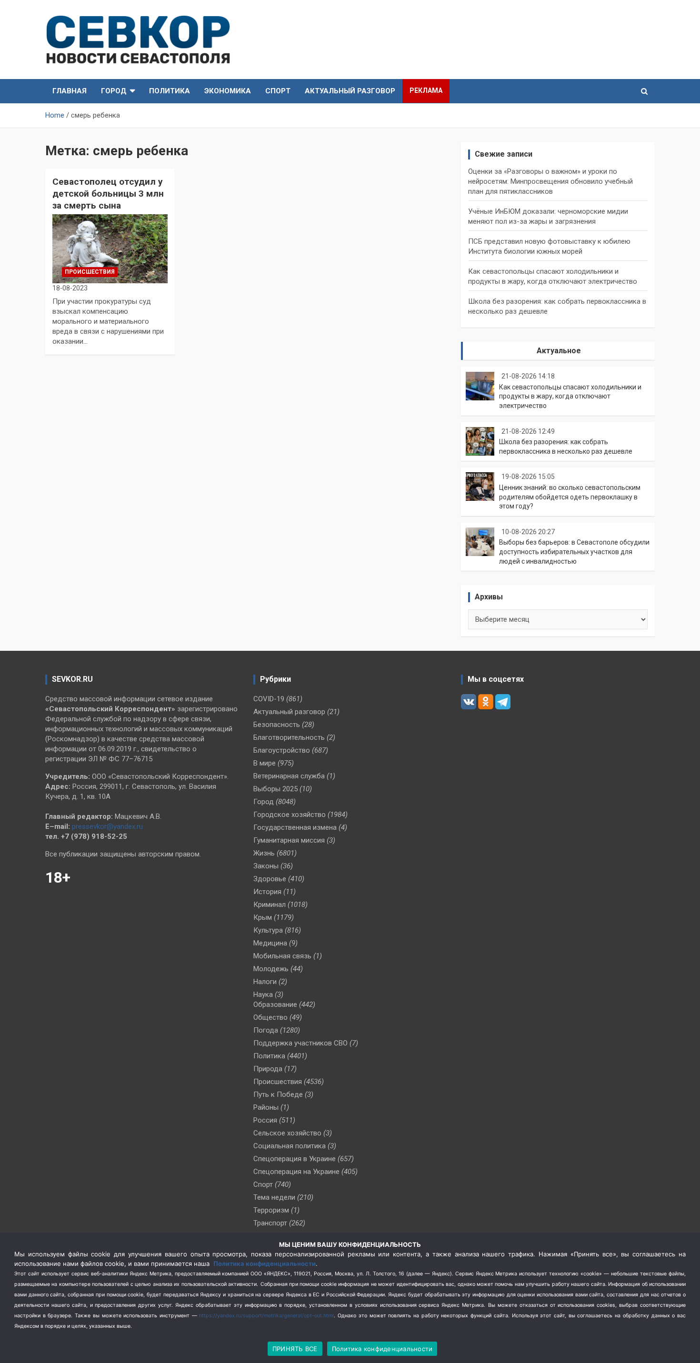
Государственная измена (295, 827)
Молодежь (271, 969)
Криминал (269, 904)
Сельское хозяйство (287, 1133)
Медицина (270, 943)
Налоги (265, 981)
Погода (265, 1030)
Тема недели (274, 1197)
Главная (69, 91)
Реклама (426, 90)
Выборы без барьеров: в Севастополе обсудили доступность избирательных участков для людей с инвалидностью (574, 551)
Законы (266, 866)
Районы (266, 1107)
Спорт (277, 91)
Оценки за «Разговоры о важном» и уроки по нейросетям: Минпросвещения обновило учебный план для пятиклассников (550, 181)
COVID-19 (268, 699)
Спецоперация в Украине (294, 1158)
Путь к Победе (278, 1094)
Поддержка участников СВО (300, 1043)
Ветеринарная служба (289, 776)
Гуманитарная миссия (289, 840)
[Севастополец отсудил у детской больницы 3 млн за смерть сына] (110, 248)
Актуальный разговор (350, 91)
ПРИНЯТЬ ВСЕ (295, 1349)
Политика (169, 91)
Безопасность (276, 724)
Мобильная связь (282, 956)
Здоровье (269, 879)
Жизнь (264, 853)
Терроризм (271, 1210)
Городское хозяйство (289, 814)
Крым (262, 917)
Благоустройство (281, 750)
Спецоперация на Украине (296, 1171)
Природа (267, 1069)
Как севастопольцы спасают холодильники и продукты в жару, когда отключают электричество (570, 396)
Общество (270, 1017)
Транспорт (270, 1223)
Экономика (227, 91)
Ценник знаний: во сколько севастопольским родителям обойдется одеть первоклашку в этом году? (569, 497)
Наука (263, 994)
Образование (275, 1004)
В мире (264, 763)
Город (114, 91)
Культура (268, 930)
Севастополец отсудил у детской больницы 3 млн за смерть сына (108, 193)
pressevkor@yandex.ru (107, 826)
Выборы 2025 (275, 789)
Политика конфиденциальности (264, 1263)
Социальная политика (289, 1146)
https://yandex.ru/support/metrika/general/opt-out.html (266, 1316)
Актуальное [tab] (559, 350)
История (267, 891)
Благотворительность (289, 737)
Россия (265, 1120)
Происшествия (90, 272)
